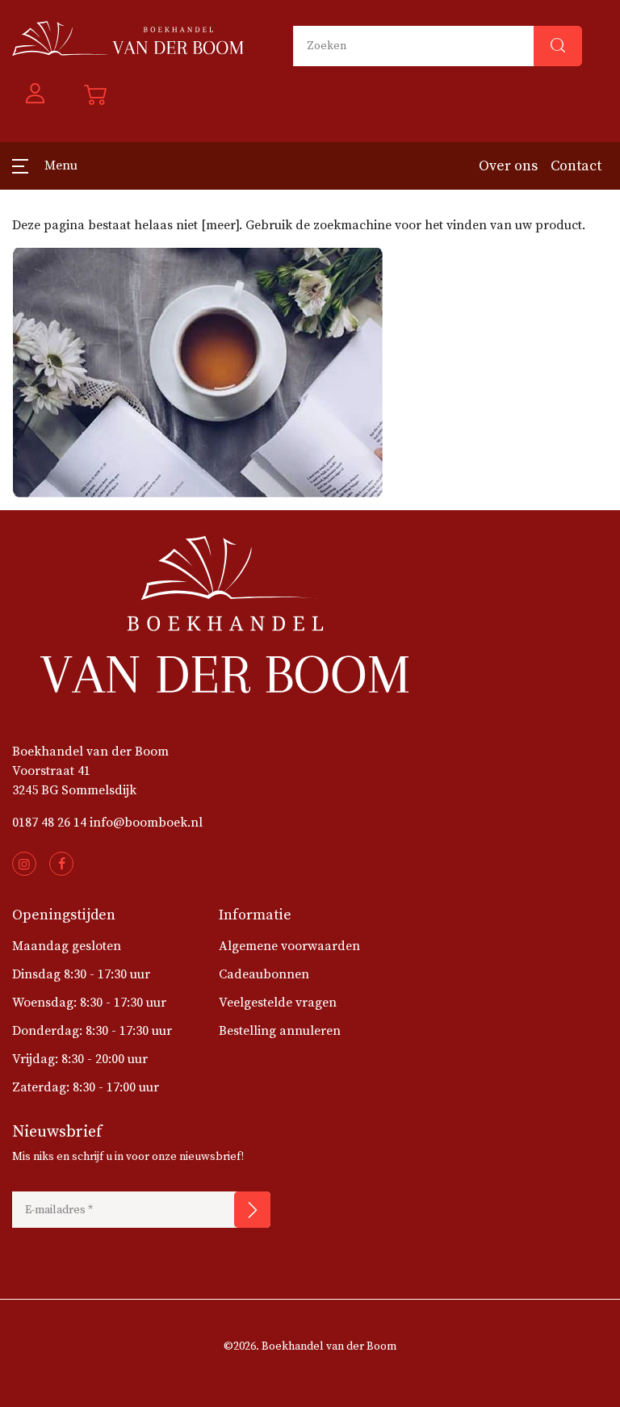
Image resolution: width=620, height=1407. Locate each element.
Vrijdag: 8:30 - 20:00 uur (80, 1059)
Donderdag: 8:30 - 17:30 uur (92, 1031)
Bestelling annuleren (280, 1031)
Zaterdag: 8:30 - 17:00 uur (85, 1087)
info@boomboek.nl (146, 822)
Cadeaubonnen (264, 974)
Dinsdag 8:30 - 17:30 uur (81, 974)
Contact (576, 166)
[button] (35, 94)
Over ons (508, 166)
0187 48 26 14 (49, 822)
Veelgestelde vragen (278, 1003)
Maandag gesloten (66, 946)
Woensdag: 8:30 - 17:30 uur (89, 1003)
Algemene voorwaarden (289, 946)
